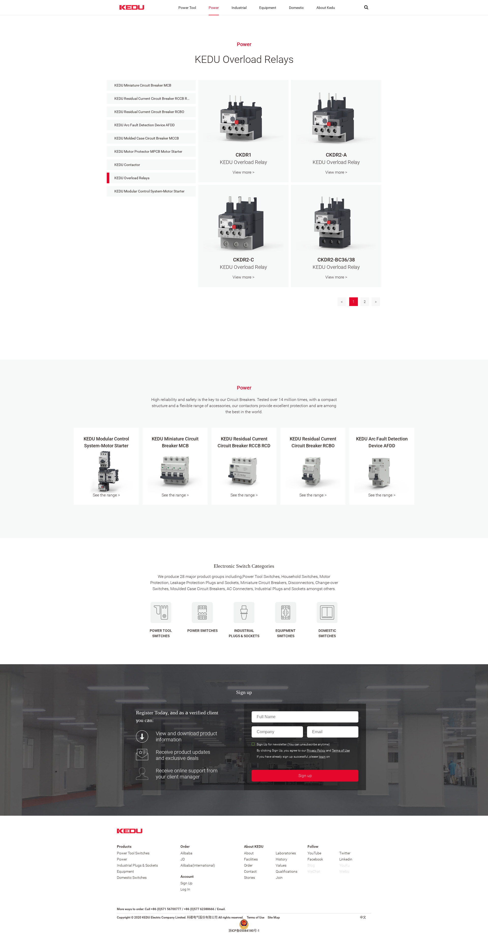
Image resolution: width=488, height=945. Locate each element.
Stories (249, 877)
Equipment (267, 8)
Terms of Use (341, 750)
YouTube (314, 853)
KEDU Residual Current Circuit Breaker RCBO (149, 112)
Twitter (344, 853)
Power (214, 8)
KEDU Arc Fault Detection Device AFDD (144, 125)
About (249, 853)
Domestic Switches (132, 877)
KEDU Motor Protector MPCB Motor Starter (148, 151)
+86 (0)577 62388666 (199, 909)
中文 (363, 917)
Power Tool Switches (133, 853)
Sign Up (186, 883)
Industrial (239, 8)
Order (185, 846)
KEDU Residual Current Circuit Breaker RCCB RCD (153, 98)
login (322, 757)
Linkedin (345, 859)
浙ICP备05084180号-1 (244, 930)
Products (124, 846)
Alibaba (186, 853)
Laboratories (286, 853)
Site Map (274, 917)
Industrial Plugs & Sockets (137, 865)
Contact (250, 871)
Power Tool (187, 8)
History (281, 859)
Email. (221, 909)
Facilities (251, 859)
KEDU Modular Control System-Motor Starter (149, 191)
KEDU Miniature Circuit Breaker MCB (142, 85)
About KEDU (253, 846)
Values (281, 865)
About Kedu (325, 8)
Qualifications (286, 871)
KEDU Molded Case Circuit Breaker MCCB (146, 138)
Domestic (296, 8)
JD (182, 859)
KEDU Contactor (127, 165)
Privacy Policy (316, 750)
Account (187, 876)
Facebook (315, 859)
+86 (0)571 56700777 (166, 909)
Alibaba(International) (197, 865)
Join (279, 877)
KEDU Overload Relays (131, 178)
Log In (185, 889)
